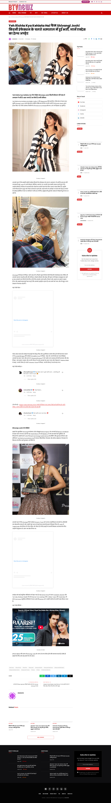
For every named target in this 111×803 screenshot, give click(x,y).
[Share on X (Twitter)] (94, 39)
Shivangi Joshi (31, 667)
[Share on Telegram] (99, 39)
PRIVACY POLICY (13, 1)
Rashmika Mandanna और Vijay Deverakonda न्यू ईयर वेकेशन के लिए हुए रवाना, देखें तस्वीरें (61, 727)
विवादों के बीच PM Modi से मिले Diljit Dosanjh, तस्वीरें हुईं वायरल (17, 726)
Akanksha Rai (15, 39)
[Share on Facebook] (91, 39)
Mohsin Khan (25, 667)
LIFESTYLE (54, 13)
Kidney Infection (18, 667)
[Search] (101, 13)
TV (31, 13)
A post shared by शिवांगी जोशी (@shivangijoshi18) (33, 344)
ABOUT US (65, 13)
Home (9, 17)
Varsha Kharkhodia (83, 220)
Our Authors (45, 794)
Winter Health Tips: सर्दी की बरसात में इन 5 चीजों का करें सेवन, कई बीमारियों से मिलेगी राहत (91, 192)
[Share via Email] (101, 39)
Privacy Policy (93, 274)
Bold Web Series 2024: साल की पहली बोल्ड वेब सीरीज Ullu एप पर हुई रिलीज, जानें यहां (94, 62)
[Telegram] (3, 107)
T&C (59, 794)
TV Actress (33, 670)
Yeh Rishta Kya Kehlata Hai (45, 670)
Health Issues (11, 667)
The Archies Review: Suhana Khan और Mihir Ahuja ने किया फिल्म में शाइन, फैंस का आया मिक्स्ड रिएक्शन (94, 87)
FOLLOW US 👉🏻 (86, 1)
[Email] (3, 111)
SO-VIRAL (44, 13)
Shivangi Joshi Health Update (59, 667)
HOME (14, 13)
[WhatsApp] (3, 91)
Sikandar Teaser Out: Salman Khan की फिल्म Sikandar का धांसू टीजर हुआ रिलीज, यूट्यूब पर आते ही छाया (40, 727)
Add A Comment (40, 737)
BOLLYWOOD (22, 13)
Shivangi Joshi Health (38, 667)
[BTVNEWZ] (21, 7)
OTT (36, 13)
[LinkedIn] (3, 103)
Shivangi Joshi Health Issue (48, 667)
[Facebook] (3, 95)
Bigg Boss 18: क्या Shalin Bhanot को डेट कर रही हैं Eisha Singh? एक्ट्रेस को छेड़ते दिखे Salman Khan (91, 216)
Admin (81, 148)
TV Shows (38, 670)
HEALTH (79, 176)
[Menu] (9, 13)
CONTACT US (22, 1)
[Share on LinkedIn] (96, 39)
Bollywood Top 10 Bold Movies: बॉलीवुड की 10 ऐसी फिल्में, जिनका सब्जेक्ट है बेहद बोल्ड (94, 78)
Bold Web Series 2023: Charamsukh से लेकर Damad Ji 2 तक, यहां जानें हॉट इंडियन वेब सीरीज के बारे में (94, 53)
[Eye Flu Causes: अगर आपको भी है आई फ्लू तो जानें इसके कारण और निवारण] (80, 71)
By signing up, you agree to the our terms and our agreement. (90, 274)
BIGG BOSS (79, 199)
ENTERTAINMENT (12, 21)
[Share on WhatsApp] (89, 39)
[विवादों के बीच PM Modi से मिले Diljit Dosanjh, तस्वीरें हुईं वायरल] (19, 716)
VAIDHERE (66, 797)
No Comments (28, 39)
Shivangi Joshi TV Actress (25, 670)
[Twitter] (3, 99)
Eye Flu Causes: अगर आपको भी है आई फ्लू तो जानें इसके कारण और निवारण (94, 70)
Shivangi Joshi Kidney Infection (14, 670)
